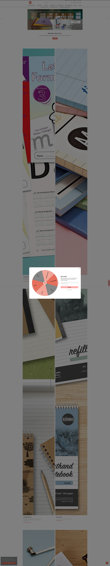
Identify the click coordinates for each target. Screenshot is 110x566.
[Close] (79, 268)
